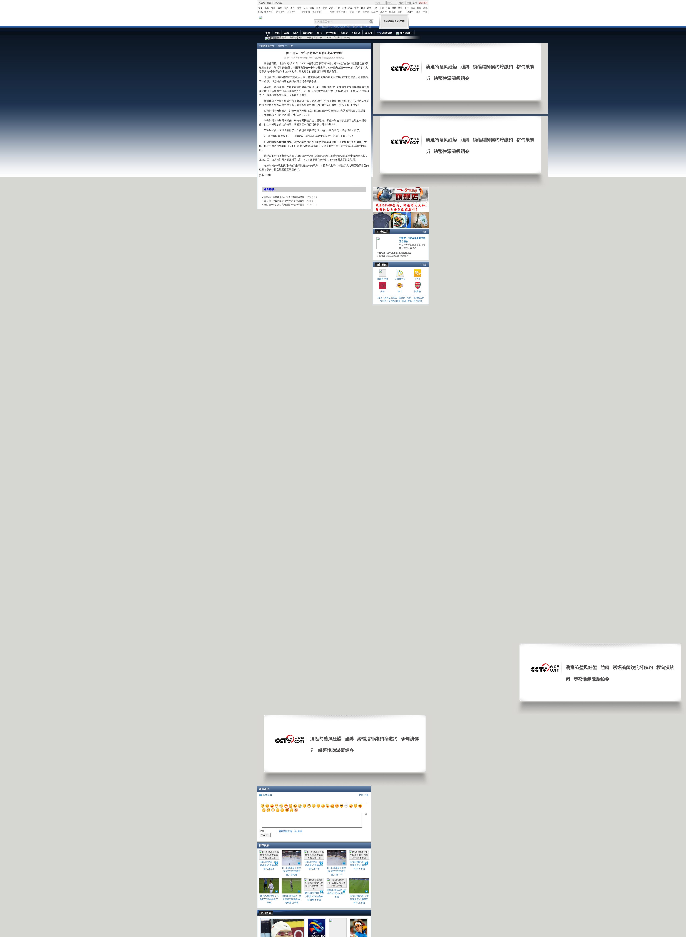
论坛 (406, 8)
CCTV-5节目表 (333, 37)
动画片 (383, 12)
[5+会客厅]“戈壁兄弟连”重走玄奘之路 (393, 252)
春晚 (292, 8)
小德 (368, 26)
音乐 (305, 8)
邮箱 (419, 8)
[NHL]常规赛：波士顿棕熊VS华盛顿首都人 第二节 (336, 871)
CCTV (410, 12)
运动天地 (387, 33)
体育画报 (281, 37)
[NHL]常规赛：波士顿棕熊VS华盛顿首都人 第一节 (314, 865)
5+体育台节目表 (314, 37)
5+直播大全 (400, 279)
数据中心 (331, 33)
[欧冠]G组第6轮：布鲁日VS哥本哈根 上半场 (336, 893)
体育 (280, 8)
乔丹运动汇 (405, 33)
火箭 (382, 291)
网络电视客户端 (337, 12)
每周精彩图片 (296, 37)
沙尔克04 (417, 301)
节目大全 (291, 12)
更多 (425, 231)
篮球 (286, 33)
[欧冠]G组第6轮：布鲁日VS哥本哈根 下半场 (269, 899)
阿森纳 (417, 291)
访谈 (413, 8)
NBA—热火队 (384, 298)
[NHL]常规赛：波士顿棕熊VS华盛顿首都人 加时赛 (291, 871)
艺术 (331, 8)
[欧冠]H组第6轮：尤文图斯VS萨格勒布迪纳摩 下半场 (314, 896)
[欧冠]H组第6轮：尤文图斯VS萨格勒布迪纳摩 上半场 (291, 899)
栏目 (425, 12)
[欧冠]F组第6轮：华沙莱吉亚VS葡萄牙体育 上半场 (359, 899)
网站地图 (278, 2)
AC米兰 (383, 301)
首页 (260, 8)
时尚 (369, 8)
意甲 (349, 26)
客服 (415, 2)
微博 (394, 8)
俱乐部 (368, 33)
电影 (358, 12)
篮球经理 (308, 33)
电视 (260, 12)
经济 (273, 8)
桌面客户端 (382, 279)
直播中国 (305, 12)
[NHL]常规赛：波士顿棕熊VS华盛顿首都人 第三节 (269, 865)
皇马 (404, 301)
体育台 (281, 46)
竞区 (270, 38)
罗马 (410, 301)
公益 (337, 8)
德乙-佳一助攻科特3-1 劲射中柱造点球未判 (284, 201)
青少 (318, 8)
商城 (381, 8)
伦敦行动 (327, 26)
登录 (401, 3)
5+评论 (347, 37)
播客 (400, 12)
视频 (269, 2)
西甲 (361, 26)
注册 (409, 3)
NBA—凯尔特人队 (415, 298)
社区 (388, 8)
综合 (319, 33)
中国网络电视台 (266, 46)
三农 (375, 8)
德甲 (355, 26)
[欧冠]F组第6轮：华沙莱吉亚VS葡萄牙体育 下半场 (359, 865)
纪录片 (374, 12)
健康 (363, 8)
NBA (336, 26)
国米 (398, 301)
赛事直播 (316, 12)
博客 (400, 8)
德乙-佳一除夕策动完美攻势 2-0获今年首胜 (284, 204)
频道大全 (268, 12)
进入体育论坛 (321, 57)
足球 (277, 33)
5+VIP (418, 279)
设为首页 (423, 2)
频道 (418, 12)
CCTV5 (356, 33)
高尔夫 (344, 33)
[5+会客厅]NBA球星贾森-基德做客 (392, 256)
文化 (325, 8)
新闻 (267, 8)
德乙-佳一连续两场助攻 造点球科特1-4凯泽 (284, 197)
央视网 (262, 2)
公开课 (392, 12)
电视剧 (366, 12)
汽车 (350, 8)
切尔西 (391, 301)
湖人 (400, 291)
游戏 (425, 8)
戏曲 (299, 8)
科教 (312, 8)
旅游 (356, 8)
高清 (351, 12)
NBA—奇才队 (398, 298)
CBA (342, 26)
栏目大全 (280, 12)
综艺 (286, 8)
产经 (344, 8)
